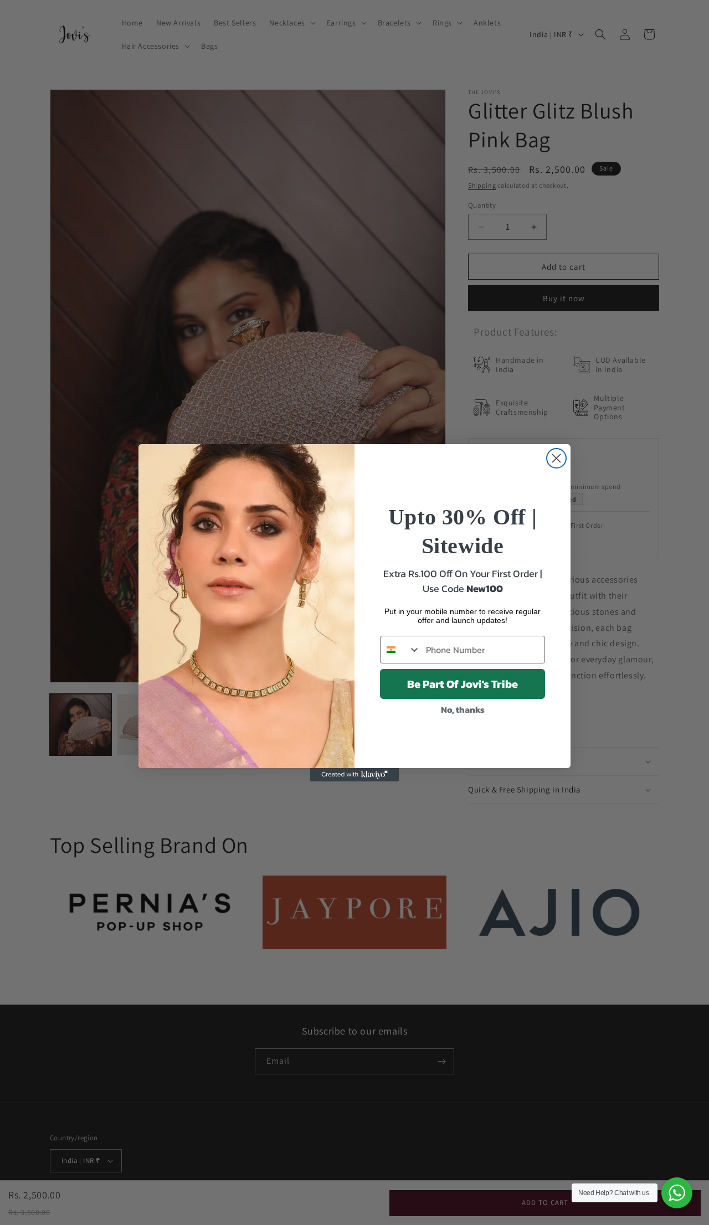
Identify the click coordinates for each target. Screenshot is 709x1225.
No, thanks (463, 709)
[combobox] (400, 649)
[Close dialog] (556, 458)
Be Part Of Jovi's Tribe (462, 684)
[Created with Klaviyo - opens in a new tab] (354, 774)
